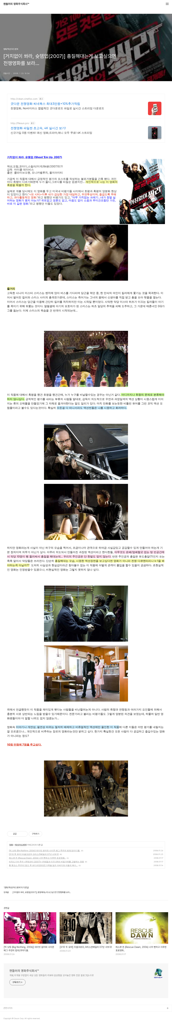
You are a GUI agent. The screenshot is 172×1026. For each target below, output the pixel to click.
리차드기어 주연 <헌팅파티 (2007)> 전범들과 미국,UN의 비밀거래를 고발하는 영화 (46, 861)
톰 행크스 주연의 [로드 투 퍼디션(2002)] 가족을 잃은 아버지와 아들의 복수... (43, 865)
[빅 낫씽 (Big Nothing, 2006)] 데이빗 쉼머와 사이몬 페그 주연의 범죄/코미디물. (44, 850)
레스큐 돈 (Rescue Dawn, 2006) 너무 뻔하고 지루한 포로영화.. (37, 858)
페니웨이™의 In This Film (15, 1019)
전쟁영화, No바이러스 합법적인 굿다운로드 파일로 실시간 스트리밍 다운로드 (57, 108)
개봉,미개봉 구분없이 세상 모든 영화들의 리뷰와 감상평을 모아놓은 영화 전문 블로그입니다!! (51, 975)
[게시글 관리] (24, 833)
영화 (11, 844)
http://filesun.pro (20, 123)
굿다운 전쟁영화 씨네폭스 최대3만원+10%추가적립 (45, 103)
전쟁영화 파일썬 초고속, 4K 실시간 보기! (38, 128)
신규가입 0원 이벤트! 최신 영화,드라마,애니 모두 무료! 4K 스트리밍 (51, 132)
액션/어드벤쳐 (21, 844)
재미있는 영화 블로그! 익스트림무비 (18, 1014)
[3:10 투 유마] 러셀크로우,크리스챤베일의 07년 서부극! (34, 854)
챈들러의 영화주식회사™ (16, 4)
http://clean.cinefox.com (24, 98)
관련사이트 (8, 1008)
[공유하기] (20, 833)
